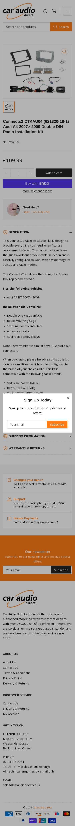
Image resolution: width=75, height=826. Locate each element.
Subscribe (57, 424)
